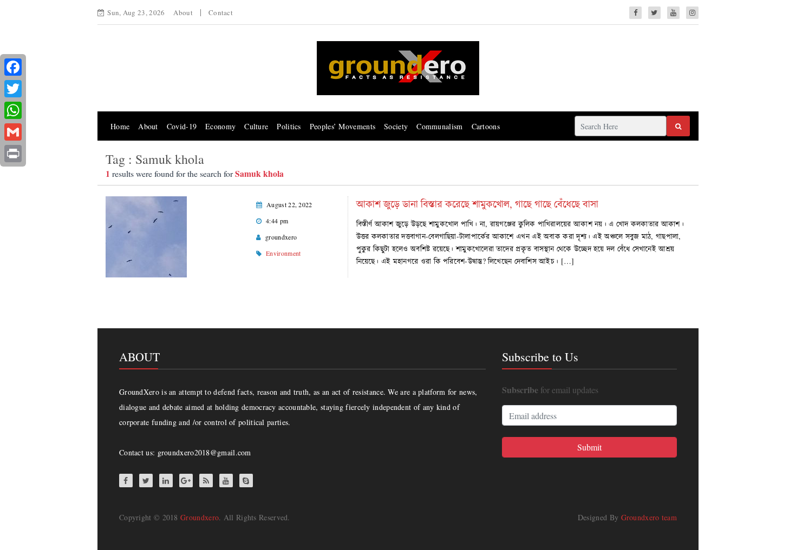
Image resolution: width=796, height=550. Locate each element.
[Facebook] (13, 67)
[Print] (13, 153)
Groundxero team (649, 517)
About (183, 12)
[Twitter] (13, 89)
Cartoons (486, 126)
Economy (220, 126)
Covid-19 (182, 126)
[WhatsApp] (13, 110)
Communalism (439, 126)
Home (119, 126)
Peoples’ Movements (342, 126)
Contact (220, 12)
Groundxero (199, 517)
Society (396, 126)
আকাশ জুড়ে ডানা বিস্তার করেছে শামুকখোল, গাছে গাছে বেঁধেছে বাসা (477, 203)
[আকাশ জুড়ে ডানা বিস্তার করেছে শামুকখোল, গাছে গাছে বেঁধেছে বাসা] (146, 235)
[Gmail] (13, 132)
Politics (289, 126)
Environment (283, 253)
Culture (256, 126)
